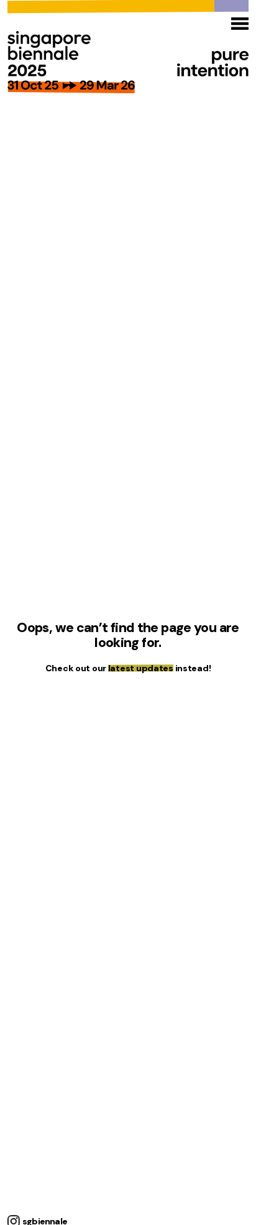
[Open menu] (240, 23)
